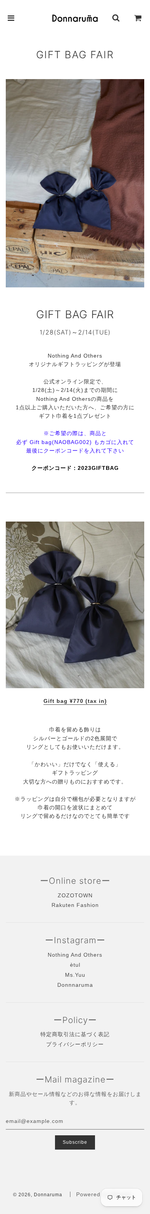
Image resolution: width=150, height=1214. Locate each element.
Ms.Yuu (75, 975)
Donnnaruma (75, 985)
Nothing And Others (75, 955)
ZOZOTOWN (75, 895)
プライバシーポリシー (75, 1044)
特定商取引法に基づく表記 (75, 1034)
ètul (75, 965)
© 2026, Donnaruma (37, 1194)
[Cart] (138, 18)
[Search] (116, 18)
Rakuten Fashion (75, 905)
